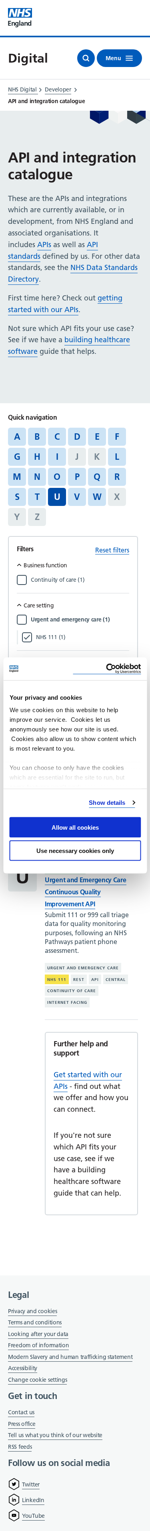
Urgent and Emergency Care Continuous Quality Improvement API (85, 892)
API (95, 979)
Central (116, 979)
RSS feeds (20, 1446)
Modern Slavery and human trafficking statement (70, 1357)
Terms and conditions (35, 1322)
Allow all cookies (75, 827)
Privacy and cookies (32, 1311)
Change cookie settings (37, 1380)
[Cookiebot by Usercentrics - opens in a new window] (107, 669)
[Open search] (86, 58)
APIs (44, 244)
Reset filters (112, 550)
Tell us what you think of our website (55, 1435)
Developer (58, 89)
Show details (107, 802)
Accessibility (22, 1368)
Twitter (31, 1484)
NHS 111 (56, 979)
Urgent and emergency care (83, 968)
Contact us (21, 1412)
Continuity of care (71, 990)
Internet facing (67, 1002)
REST (78, 979)
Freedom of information (38, 1345)
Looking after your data (38, 1334)
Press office (21, 1424)
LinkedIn (33, 1500)
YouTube (33, 1515)
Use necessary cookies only (75, 850)
